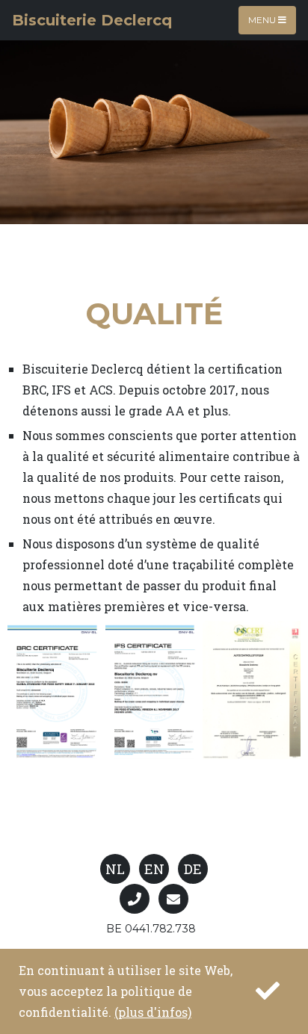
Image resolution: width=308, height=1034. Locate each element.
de (193, 869)
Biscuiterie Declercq (92, 20)
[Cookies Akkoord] (266, 991)
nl (115, 869)
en (154, 869)
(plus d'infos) (152, 1012)
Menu (263, 19)
